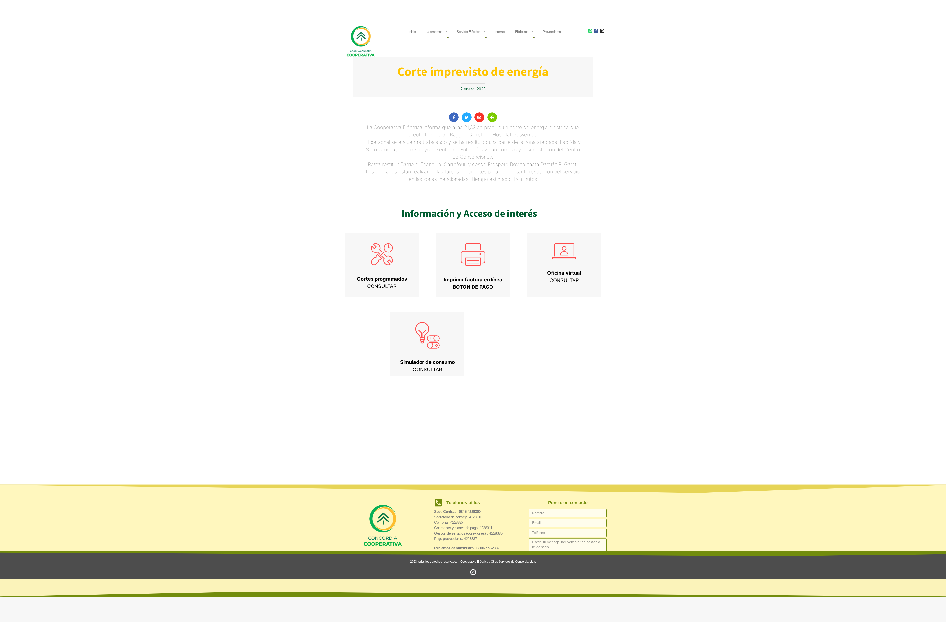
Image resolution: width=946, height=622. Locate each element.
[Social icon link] (590, 31)
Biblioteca (521, 32)
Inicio (412, 32)
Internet (500, 32)
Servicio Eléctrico (468, 32)
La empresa (433, 32)
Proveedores (552, 32)
